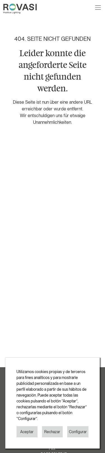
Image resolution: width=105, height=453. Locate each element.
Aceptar (27, 432)
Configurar (78, 432)
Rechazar (52, 432)
